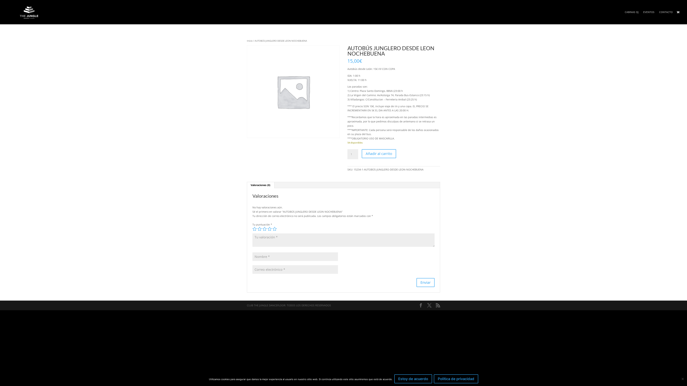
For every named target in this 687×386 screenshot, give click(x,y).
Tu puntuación (262, 224)
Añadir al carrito (379, 153)
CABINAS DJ (632, 12)
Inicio (250, 40)
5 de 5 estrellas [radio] (274, 229)
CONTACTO (666, 12)
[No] (682, 379)
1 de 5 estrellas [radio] (254, 229)
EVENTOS (648, 12)
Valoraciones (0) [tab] (260, 185)
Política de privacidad (456, 379)
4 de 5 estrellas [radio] (269, 229)
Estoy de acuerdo (413, 379)
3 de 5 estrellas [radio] (264, 229)
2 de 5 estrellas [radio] (259, 229)
